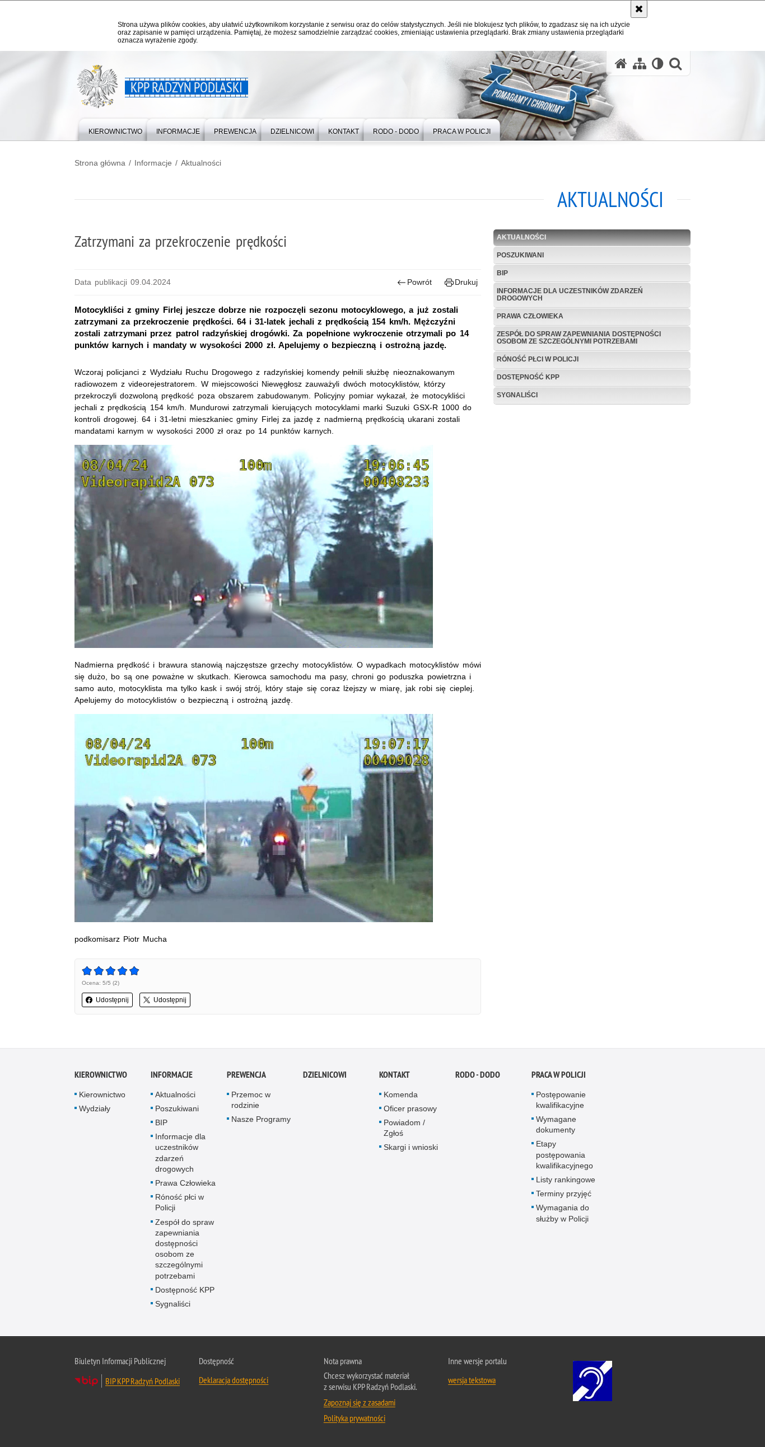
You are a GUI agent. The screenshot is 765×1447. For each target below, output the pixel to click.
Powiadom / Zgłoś (404, 1128)
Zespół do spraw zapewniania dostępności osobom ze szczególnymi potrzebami (579, 337)
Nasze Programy (261, 1119)
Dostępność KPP (528, 377)
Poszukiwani (520, 255)
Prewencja (246, 1074)
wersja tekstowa (472, 1379)
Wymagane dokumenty (556, 1124)
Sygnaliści (517, 395)
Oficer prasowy (410, 1108)
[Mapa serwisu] (639, 64)
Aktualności (201, 162)
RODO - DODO (477, 1074)
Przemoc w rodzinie (250, 1100)
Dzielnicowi (325, 1074)
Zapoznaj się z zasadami (359, 1402)
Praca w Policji (558, 1074)
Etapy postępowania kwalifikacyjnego (564, 1154)
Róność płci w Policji (538, 359)
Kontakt (394, 1074)
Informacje (153, 162)
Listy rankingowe (565, 1179)
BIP (502, 273)
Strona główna (99, 162)
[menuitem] (115, 129)
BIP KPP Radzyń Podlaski (142, 1381)
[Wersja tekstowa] (658, 64)
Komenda (401, 1094)
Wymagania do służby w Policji (562, 1213)
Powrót (419, 282)
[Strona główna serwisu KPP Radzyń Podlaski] (621, 64)
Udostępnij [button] (112, 1000)
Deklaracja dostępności (233, 1379)
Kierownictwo (100, 1074)
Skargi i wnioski (411, 1147)
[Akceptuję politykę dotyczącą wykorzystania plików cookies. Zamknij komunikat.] (639, 9)
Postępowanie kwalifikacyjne (561, 1100)
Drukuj (466, 282)
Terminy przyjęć (563, 1193)
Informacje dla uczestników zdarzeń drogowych (570, 294)
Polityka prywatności (354, 1417)
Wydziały (94, 1108)
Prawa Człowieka (530, 316)
